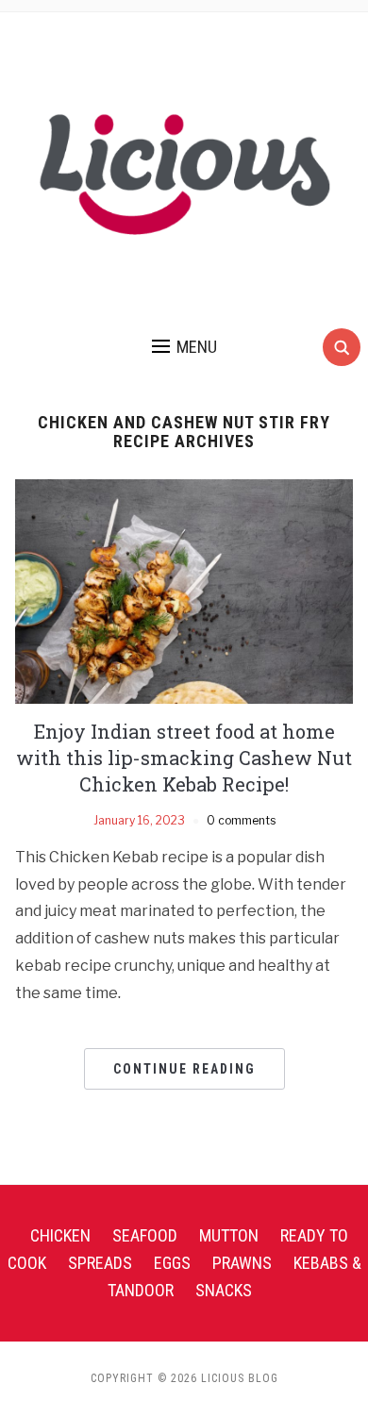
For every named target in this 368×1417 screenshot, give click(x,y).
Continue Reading (184, 1068)
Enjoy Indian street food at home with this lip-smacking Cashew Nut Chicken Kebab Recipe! (184, 757)
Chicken (60, 1235)
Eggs (172, 1263)
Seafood (144, 1235)
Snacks (223, 1290)
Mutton (229, 1235)
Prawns (242, 1263)
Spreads (100, 1263)
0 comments (241, 820)
